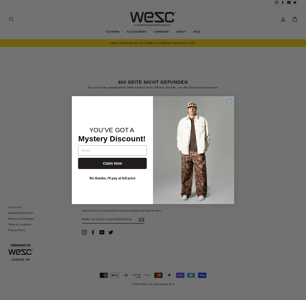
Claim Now (112, 163)
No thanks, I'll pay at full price (113, 178)
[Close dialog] (229, 101)
